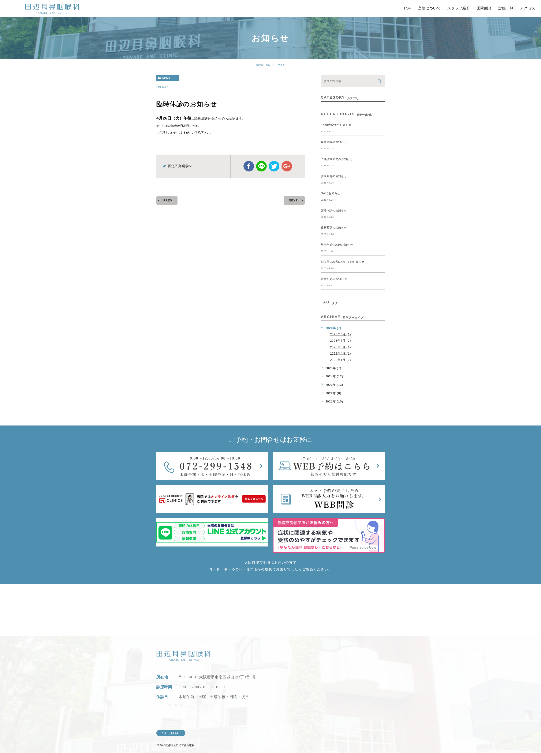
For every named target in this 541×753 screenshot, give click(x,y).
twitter (274, 166)
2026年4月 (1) (340, 353)
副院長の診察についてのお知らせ (343, 261)
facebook (248, 166)
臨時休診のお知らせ (334, 210)
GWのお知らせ (330, 193)
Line (261, 166)
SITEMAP (171, 733)
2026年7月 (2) (340, 340)
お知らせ (270, 65)
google (286, 166)
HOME (260, 65)
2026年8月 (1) (340, 334)
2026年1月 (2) (340, 359)
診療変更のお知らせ (334, 176)
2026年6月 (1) (340, 347)
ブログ (281, 65)
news (166, 78)
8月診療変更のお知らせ (336, 124)
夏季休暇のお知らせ (334, 142)
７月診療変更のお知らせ (337, 159)
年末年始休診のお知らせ (337, 244)
